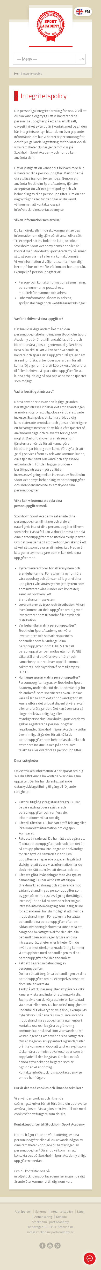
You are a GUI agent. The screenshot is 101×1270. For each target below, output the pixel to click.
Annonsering (43, 1217)
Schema (40, 1211)
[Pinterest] (57, 1246)
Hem (17, 73)
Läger (81, 1211)
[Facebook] (42, 1246)
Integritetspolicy (62, 1211)
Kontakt (61, 1217)
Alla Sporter (23, 1211)
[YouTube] (50, 1246)
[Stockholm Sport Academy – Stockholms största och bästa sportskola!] (51, 26)
